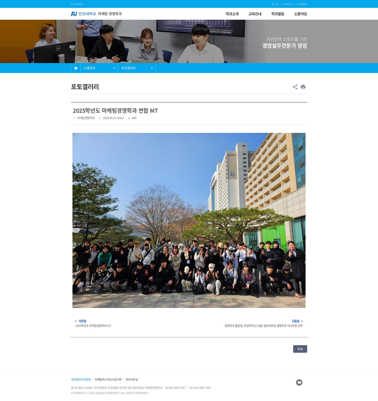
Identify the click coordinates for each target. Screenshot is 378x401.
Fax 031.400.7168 (199, 388)
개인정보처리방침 (81, 379)
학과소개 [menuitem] (232, 13)
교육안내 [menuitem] (254, 13)
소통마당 (89, 67)
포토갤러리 (128, 67)
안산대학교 (77, 4)
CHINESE (302, 4)
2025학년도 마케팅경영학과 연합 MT (115, 110)
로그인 (275, 4)
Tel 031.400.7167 (175, 388)
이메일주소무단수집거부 (108, 379)
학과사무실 (132, 379)
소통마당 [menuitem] (300, 13)
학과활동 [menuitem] (277, 13)
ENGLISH (288, 4)
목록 (300, 349)
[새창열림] (299, 382)
